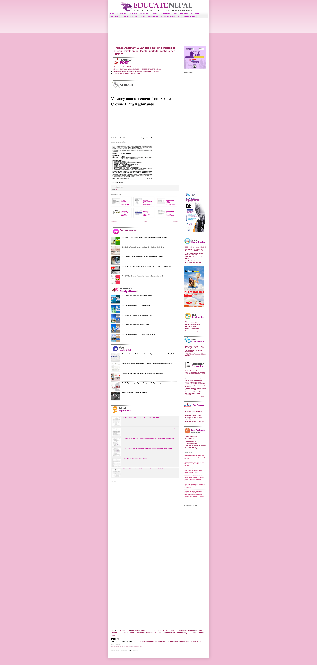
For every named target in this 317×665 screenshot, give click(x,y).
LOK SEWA (133, 13)
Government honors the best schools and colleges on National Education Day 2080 (148, 354)
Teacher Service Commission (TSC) (177, 633)
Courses (153, 630)
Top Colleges (151, 633)
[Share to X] (119, 187)
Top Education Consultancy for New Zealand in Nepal (138, 334)
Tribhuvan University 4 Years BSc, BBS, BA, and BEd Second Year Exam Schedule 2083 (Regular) (150, 428)
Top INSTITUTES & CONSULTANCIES (133, 16)
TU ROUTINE (114, 16)
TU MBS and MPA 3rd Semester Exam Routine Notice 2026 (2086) (141, 417)
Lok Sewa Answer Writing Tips (194, 421)
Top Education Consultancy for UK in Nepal (135, 324)
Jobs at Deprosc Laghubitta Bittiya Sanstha (135, 458)
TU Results (189, 630)
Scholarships (125, 630)
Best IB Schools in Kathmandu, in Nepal (134, 392)
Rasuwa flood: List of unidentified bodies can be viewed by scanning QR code (195, 457)
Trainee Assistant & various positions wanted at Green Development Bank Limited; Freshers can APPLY (144, 51)
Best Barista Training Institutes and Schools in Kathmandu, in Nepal (143, 247)
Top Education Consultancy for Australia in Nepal (137, 295)
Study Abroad (163, 630)
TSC (178, 16)
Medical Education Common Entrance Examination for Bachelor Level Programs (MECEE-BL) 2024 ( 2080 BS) (195, 373)
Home (145, 221)
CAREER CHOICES (189, 16)
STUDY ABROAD (164, 13)
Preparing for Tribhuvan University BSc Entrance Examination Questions (195, 393)
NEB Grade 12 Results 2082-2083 (195, 247)
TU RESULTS (194, 13)
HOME (112, 13)
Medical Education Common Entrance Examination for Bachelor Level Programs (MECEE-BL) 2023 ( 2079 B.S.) (195, 384)
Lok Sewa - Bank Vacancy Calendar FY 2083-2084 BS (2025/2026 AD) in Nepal (137, 69)
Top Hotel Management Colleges (195, 445)
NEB (159, 633)
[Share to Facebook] (120, 187)
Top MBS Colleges (191, 436)
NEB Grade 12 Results (168, 16)
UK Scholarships (190, 326)
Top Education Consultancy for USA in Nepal (136, 305)
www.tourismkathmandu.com (134, 646)
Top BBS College (190, 441)
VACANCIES (144, 13)
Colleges (180, 630)
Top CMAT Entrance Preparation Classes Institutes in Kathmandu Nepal (144, 237)
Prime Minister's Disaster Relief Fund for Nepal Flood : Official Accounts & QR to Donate (193, 470)
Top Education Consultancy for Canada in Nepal (137, 315)
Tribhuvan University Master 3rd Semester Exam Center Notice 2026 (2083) (144, 469)
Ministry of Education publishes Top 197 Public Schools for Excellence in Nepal (147, 363)
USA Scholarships (191, 322)
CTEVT (175, 13)
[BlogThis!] (117, 187)
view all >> (203, 396)
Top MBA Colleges (191, 439)
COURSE (154, 13)
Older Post (175, 221)
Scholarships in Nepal (192, 331)
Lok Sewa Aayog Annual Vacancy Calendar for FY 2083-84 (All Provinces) (135, 71)
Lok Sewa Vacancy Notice (193, 415)
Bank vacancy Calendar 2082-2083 (187, 641)
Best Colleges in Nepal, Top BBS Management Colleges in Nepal (142, 383)
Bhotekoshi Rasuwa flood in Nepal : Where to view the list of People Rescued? (195, 463)
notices (116, 189)
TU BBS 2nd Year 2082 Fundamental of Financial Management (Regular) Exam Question (147, 448)
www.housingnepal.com (118, 646)
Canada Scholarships (192, 328)
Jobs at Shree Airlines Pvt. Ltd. (122, 67)
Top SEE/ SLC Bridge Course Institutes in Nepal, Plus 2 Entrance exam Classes (146, 266)
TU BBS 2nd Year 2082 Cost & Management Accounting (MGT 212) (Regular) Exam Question (148, 438)
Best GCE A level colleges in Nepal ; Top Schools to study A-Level (142, 373)
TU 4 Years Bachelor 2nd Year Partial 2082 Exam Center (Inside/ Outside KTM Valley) (195, 486)
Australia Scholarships (192, 324)
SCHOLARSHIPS (122, 13)
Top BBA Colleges (191, 443)
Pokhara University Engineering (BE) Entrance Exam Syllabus (195, 389)
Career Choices (198, 633)
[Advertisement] (158, 32)
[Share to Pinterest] (122, 187)
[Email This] (115, 187)
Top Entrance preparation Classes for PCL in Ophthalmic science (142, 256)
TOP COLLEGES (152, 16)
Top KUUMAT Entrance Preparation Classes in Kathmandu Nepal (142, 276)
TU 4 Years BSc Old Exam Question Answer (126, 73)
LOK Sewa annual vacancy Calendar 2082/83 (155, 641)
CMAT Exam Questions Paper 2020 (195, 377)
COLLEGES (184, 13)
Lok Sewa (135, 630)
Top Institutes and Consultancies (132, 633)
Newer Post (114, 221)
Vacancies (144, 630)
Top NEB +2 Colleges (192, 448)
